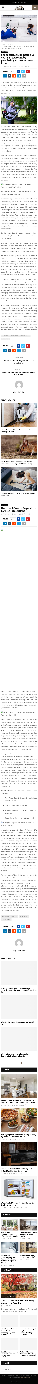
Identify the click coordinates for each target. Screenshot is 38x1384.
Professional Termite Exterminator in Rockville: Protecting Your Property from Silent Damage (19, 990)
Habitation (5, 336)
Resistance (5, 339)
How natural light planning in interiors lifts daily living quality (9, 1234)
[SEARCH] (34, 1369)
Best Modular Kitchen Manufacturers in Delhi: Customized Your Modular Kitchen (18, 1101)
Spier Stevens (7, 1139)
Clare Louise (6, 1173)
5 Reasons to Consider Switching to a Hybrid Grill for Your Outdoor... (16, 1170)
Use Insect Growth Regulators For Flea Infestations (19, 361)
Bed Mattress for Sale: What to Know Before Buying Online (9, 1354)
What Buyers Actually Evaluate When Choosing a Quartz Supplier (9, 1332)
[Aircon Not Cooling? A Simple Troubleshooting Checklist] (28, 1321)
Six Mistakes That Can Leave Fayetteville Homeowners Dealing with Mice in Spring (16, 463)
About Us (23, 2)
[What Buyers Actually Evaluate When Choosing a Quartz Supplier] (9, 1321)
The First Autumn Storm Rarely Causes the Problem (17, 1301)
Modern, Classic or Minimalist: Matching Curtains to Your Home (28, 1354)
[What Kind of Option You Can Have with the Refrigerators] (19, 1188)
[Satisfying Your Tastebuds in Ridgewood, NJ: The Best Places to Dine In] (19, 1120)
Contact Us (15, 2)
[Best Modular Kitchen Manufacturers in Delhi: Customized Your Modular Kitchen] (19, 1086)
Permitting (14, 336)
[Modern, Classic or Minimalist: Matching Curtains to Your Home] (28, 1344)
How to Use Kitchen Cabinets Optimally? (27, 1256)
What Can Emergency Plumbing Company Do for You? (19, 373)
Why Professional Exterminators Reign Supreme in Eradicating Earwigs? (16, 1055)
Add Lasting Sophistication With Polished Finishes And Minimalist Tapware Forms (9, 1258)
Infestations (24, 916)
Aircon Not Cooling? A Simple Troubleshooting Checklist (28, 1332)
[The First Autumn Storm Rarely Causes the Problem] (19, 1286)
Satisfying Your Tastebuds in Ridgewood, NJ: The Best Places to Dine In (18, 1136)
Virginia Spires (7, 66)
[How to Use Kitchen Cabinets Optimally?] (28, 1247)
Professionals (24, 336)
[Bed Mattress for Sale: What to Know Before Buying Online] (9, 1344)
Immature (14, 916)
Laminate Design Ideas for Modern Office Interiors (28, 1234)
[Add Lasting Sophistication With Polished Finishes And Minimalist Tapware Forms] (9, 1247)
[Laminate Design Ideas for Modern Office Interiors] (28, 1224)
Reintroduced (6, 919)
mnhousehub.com (24, 1377)
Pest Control (5, 51)
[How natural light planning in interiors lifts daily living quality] (9, 1224)
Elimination (5, 916)
